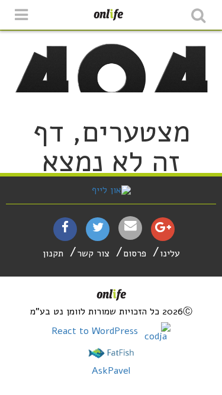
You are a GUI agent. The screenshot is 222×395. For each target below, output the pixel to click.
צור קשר (93, 253)
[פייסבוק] (65, 228)
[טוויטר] (98, 228)
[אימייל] (130, 226)
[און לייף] (111, 190)
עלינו (170, 253)
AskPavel (111, 370)
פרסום (134, 253)
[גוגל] (163, 228)
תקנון (53, 253)
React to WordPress (96, 331)
